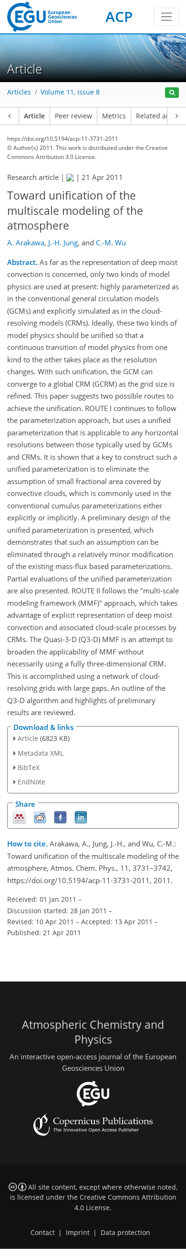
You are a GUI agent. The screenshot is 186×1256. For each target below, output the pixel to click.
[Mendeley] (19, 817)
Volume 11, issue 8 (70, 92)
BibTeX (29, 767)
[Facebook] (60, 817)
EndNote (31, 781)
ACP (119, 16)
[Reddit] (39, 817)
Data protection (125, 1232)
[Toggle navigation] (166, 17)
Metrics (114, 116)
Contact (43, 1232)
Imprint (78, 1232)
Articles (19, 92)
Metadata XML (40, 753)
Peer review (73, 116)
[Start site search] (172, 92)
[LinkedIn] (80, 817)
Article (34, 116)
